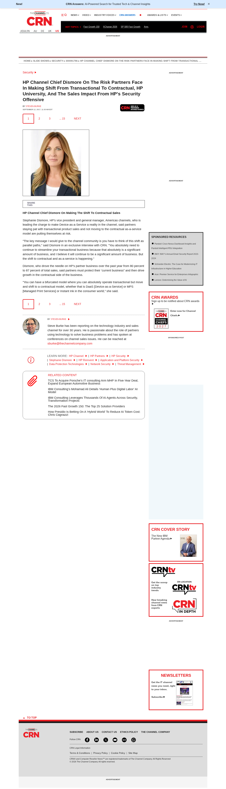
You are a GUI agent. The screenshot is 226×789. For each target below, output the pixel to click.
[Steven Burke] (31, 333)
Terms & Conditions (80, 753)
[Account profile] (192, 27)
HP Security (119, 356)
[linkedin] (96, 739)
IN (28, 31)
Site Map (133, 753)
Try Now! (199, 3)
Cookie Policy (118, 753)
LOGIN (200, 26)
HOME (27, 61)
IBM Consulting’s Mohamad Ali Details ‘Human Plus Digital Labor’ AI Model (93, 390)
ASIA (23, 31)
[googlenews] (124, 739)
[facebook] (86, 739)
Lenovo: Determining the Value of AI (171, 280)
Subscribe (157, 697)
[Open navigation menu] (64, 15)
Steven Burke (33, 106)
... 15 (62, 118)
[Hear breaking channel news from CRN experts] (184, 606)
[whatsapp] (133, 739)
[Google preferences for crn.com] (132, 108)
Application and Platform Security (120, 360)
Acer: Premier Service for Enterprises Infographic (176, 274)
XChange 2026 (110, 26)
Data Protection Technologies (66, 364)
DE (42, 31)
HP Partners (97, 356)
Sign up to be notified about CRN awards (175, 301)
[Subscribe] (184, 704)
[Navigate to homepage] (39, 26)
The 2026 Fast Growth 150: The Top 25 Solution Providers (86, 406)
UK (49, 31)
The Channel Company (155, 732)
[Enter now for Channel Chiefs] (162, 327)
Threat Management (129, 364)
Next (77, 118)
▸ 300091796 (70, 61)
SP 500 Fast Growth (130, 26)
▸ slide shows (40, 61)
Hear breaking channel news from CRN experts (159, 604)
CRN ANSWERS (127, 15)
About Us (92, 732)
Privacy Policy (100, 753)
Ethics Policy (129, 732)
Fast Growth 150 (91, 26)
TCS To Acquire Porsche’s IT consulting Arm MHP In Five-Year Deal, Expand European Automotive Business (93, 382)
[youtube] (114, 739)
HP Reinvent (86, 360)
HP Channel (76, 356)
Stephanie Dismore (60, 360)
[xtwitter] (105, 739)
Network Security (100, 364)
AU (35, 31)
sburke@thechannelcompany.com (69, 343)
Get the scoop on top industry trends (159, 586)
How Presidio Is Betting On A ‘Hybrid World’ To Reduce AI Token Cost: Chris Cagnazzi (94, 413)
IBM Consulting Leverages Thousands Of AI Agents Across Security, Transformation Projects (93, 399)
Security (28, 72)
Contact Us (109, 732)
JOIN (184, 26)
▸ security (56, 61)
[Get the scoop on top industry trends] (184, 588)
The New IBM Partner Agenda (160, 537)
